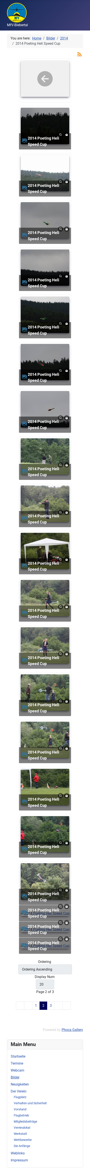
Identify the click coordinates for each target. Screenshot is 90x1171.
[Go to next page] (58, 1006)
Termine (17, 1063)
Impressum (19, 1160)
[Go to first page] (20, 1006)
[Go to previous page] (28, 1006)
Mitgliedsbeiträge (25, 1121)
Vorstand (20, 1109)
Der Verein (18, 1091)
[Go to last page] (66, 1006)
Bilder (15, 1077)
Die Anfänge (22, 1146)
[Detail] (60, 134)
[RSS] (79, 54)
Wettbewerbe (23, 1140)
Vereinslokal (22, 1127)
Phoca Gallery (72, 1030)
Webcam (17, 1070)
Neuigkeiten (20, 1084)
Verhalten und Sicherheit (30, 1103)
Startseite (18, 1056)
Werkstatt (20, 1133)
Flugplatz (20, 1097)
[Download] (66, 134)
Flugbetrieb (21, 1115)
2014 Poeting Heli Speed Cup (43, 141)
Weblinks (18, 1153)
